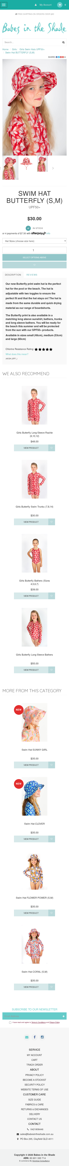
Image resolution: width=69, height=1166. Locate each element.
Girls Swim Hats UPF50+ (32, 49)
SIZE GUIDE (34, 1099)
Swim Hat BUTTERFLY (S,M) (20, 52)
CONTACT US (34, 1118)
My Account (45, 4)
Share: (52, 57)
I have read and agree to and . (36, 1022)
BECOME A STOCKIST (34, 1079)
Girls (14, 49)
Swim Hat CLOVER (34, 823)
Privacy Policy (55, 1022)
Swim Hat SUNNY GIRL (34, 749)
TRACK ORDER (34, 1064)
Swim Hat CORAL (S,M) (34, 971)
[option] (34, 107)
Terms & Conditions (38, 1022)
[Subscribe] (63, 1016)
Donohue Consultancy (41, 1160)
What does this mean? (17, 354)
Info (48, 233)
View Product (31, 447)
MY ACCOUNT (34, 1055)
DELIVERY (34, 1114)
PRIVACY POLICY (34, 1075)
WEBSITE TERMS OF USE (34, 1089)
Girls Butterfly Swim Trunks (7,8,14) (34, 506)
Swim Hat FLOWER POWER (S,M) (34, 897)
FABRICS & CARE (34, 1104)
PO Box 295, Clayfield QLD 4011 (36, 1138)
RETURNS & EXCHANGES (34, 1109)
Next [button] (53, 167)
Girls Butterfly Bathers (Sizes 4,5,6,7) (34, 582)
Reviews (31, 274)
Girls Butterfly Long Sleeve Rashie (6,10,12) (35, 434)
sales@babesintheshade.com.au (36, 1134)
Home (5, 49)
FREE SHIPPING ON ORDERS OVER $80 (35, 14)
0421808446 (36, 1129)
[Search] (63, 42)
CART (34, 1059)
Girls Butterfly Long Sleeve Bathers (34, 654)
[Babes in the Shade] (34, 26)
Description (13, 274)
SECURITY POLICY (35, 1084)
